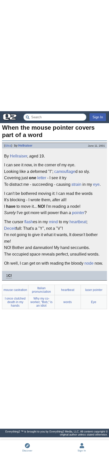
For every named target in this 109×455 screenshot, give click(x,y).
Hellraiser (25, 145)
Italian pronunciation (41, 289)
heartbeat (77, 222)
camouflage (64, 171)
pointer (78, 213)
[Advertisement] (54, 55)
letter (41, 178)
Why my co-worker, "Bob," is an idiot (41, 302)
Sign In (98, 117)
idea (8, 145)
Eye (93, 302)
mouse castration (15, 290)
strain (76, 184)
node (89, 263)
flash (28, 222)
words (67, 302)
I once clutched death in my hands (15, 302)
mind (53, 222)
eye (96, 184)
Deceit (10, 228)
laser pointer (93, 290)
